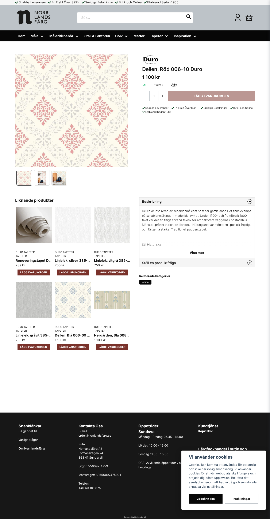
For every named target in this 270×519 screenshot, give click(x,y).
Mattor (139, 36)
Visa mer (197, 253)
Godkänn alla (206, 498)
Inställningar (241, 498)
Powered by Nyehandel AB (135, 517)
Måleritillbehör (61, 36)
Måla (34, 36)
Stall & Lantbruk (97, 36)
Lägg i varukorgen (33, 272)
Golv (119, 36)
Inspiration (182, 36)
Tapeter (156, 36)
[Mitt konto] (237, 17)
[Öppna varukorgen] (249, 17)
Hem (22, 36)
